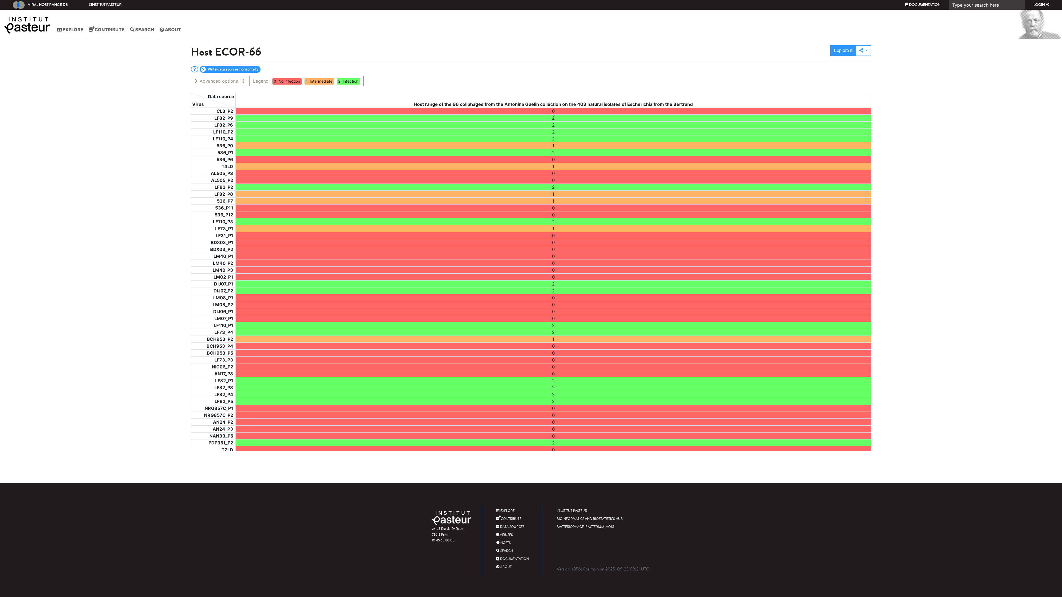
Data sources (511, 527)
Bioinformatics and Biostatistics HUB (590, 519)
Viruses (506, 535)
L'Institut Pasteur (105, 4)
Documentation (924, 4)
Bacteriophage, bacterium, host (585, 527)
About (172, 29)
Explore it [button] (843, 50)
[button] (863, 50)
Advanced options (221, 81)
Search (144, 29)
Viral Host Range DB (48, 4)
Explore (72, 29)
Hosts (505, 543)
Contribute (109, 29)
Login (1040, 4)
